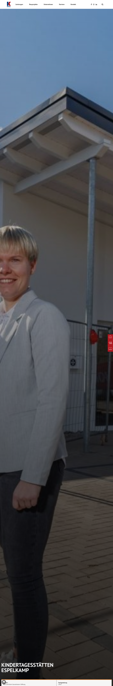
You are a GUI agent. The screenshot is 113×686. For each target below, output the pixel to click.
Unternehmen (48, 4)
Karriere (61, 4)
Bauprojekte (33, 4)
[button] (4, 682)
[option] (56, 343)
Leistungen (19, 4)
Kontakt (73, 4)
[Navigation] (104, 4)
